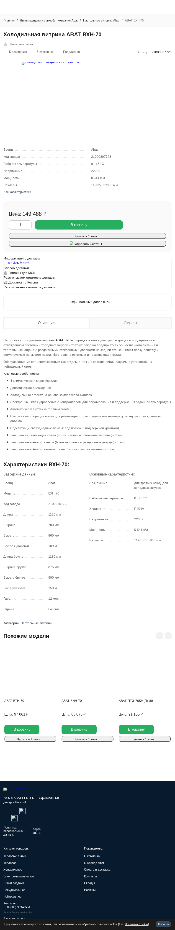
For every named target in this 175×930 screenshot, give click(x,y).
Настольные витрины (36, 623)
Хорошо (163, 924)
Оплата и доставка (97, 869)
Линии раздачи (13, 883)
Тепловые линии (14, 856)
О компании (92, 856)
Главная (9, 20)
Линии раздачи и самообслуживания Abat (49, 20)
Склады (89, 883)
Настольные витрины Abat (101, 20)
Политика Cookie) (137, 924)
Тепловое (9, 863)
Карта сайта (37, 830)
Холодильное (12, 869)
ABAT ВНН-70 (72, 701)
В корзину (79, 225)
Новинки (89, 890)
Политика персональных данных (13, 831)
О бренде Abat (94, 863)
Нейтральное (12, 896)
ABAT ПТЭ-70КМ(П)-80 (136, 701)
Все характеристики (17, 192)
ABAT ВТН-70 (14, 701)
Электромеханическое (18, 876)
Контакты (90, 876)
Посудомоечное (14, 890)
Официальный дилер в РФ (90, 302)
